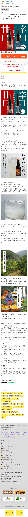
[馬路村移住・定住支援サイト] (8, 499)
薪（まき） (5, 414)
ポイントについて (7, 452)
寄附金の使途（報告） (8, 459)
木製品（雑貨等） (7, 409)
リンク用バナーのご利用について (11, 464)
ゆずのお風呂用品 (7, 406)
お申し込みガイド (7, 450)
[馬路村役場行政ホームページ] (8, 492)
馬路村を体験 (20, 414)
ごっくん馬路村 (6, 398)
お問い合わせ (5, 466)
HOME (4, 443)
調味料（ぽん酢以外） (15, 396)
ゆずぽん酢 (5, 396)
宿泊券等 (11, 414)
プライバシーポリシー (8, 468)
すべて (4, 417)
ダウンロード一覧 (7, 462)
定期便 (20, 393)
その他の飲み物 (6, 401)
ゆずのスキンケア (18, 406)
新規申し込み (9, 512)
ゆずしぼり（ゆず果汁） (9, 404)
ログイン (19, 512)
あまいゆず (20, 404)
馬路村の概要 (5, 457)
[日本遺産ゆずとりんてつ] (20, 499)
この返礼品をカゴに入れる (14, 56)
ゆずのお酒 (15, 398)
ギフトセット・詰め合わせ (9, 393)
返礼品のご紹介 (6, 448)
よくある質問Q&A (7, 455)
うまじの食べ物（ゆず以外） (10, 412)
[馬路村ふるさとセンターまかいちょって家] (20, 492)
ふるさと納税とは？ (7, 446)
